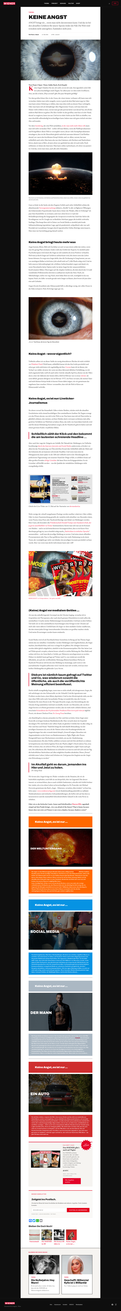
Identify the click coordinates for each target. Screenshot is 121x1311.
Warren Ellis (77, 804)
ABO (115, 3)
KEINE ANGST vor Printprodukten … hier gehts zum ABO (44, 598)
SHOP (78, 3)
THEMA (46, 3)
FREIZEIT (54, 3)
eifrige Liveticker (51, 460)
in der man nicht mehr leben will (73, 126)
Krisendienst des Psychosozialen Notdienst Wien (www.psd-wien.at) (60, 711)
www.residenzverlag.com (46, 791)
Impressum (57, 1304)
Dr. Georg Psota (58, 713)
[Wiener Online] (9, 3)
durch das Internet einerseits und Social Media (54, 446)
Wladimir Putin (36, 364)
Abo (51, 1304)
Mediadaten (79, 1304)
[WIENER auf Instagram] (116, 1305)
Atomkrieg (39, 126)
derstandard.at (75, 506)
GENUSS (63, 3)
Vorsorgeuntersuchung (47, 208)
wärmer (83, 376)
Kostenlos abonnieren (78, 1210)
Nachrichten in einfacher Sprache (77, 531)
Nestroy (76, 871)
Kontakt (65, 1304)
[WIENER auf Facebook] (112, 1305)
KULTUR (71, 3)
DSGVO (71, 1304)
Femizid (77, 1038)
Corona (68, 367)
